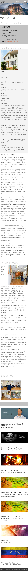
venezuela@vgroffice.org (11, 41)
